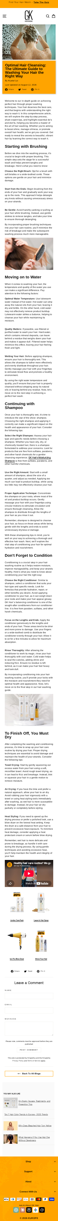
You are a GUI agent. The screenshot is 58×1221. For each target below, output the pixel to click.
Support (28, 1171)
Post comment (29, 1050)
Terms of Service (34, 1061)
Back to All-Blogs (31, 1074)
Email (8, 1004)
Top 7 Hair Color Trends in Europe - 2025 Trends (26, 1115)
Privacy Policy (18, 1061)
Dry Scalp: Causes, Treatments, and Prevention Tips (34, 1102)
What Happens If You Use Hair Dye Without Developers (34, 1139)
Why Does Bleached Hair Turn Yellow (35, 1126)
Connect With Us (28, 1191)
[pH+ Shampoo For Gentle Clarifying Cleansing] (29, 269)
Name (8, 990)
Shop (28, 1161)
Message (11, 1019)
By (11, 81)
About (28, 1181)
